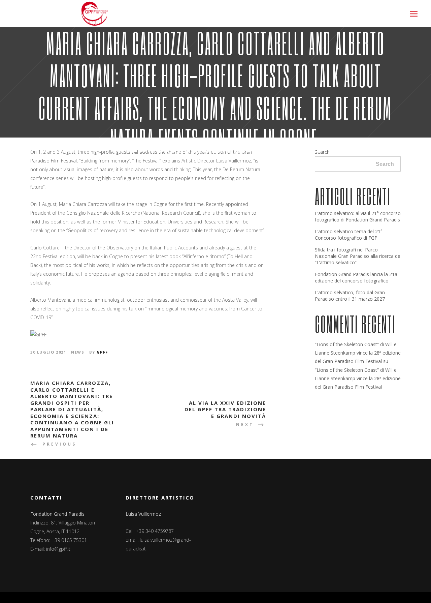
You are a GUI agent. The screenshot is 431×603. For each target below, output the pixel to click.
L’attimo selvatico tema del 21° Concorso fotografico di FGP (349, 234)
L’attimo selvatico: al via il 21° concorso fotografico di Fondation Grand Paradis (358, 216)
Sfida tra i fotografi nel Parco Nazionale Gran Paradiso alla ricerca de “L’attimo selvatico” (357, 256)
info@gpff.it (58, 549)
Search (385, 164)
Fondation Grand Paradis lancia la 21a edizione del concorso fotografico (356, 277)
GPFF (102, 352)
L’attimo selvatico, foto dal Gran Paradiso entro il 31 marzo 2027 (350, 295)
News (77, 352)
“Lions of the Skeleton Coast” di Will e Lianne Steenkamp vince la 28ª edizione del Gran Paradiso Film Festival (358, 352)
